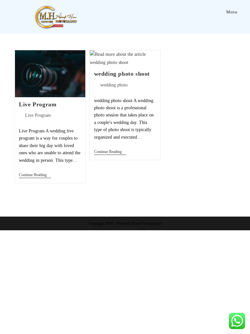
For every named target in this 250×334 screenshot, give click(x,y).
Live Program (37, 104)
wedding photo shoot (122, 73)
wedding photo (114, 85)
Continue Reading (35, 175)
